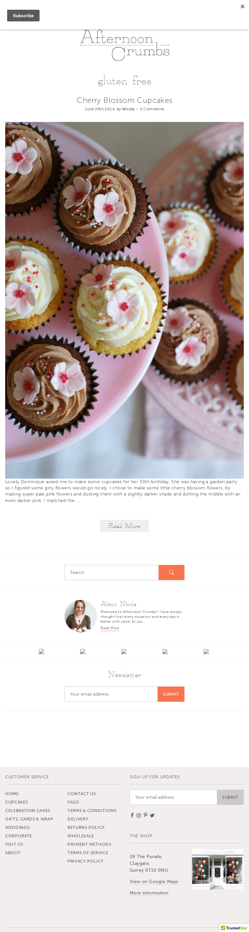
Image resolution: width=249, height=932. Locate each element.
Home (12, 793)
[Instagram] (125, 652)
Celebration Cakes (27, 810)
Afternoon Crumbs (124, 45)
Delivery (77, 819)
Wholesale (80, 835)
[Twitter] (207, 652)
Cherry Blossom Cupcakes (124, 100)
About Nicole (118, 604)
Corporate (18, 835)
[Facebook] (83, 652)
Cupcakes (16, 802)
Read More (124, 526)
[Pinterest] (166, 652)
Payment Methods (89, 844)
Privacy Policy (85, 861)
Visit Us (14, 844)
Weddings (17, 827)
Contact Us (81, 793)
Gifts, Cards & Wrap (29, 819)
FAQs (73, 802)
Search (171, 572)
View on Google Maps (154, 881)
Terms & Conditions (92, 810)
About (12, 852)
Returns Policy (86, 827)
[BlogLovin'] (42, 652)
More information (149, 893)
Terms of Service (87, 852)
